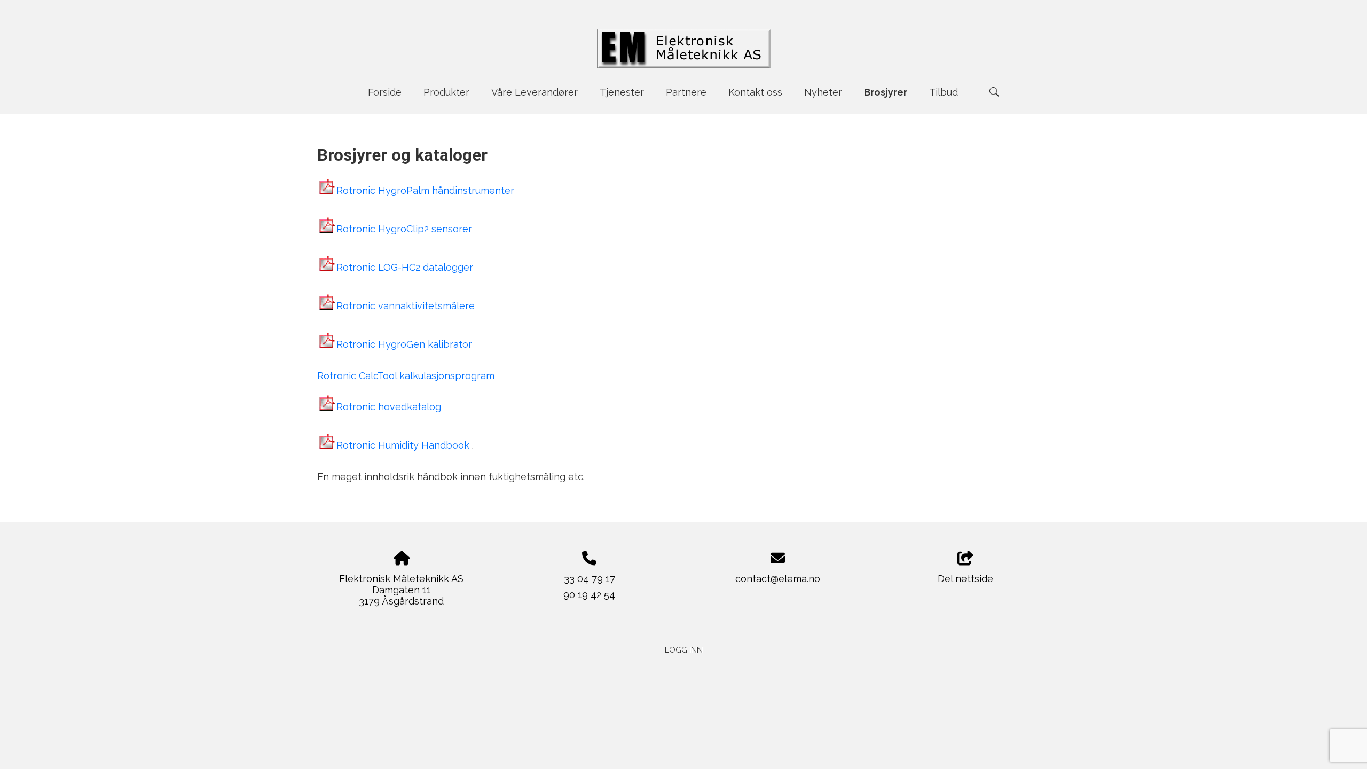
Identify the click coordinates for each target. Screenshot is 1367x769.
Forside (385, 92)
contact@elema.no (777, 578)
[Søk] (994, 91)
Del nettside (965, 578)
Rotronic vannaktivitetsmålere (405, 305)
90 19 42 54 (589, 594)
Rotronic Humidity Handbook (404, 445)
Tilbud (943, 92)
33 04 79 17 (589, 578)
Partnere (686, 92)
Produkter (446, 92)
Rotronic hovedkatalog (388, 406)
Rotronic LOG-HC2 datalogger (404, 267)
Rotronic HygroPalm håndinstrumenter (425, 190)
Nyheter (823, 92)
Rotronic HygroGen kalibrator (404, 344)
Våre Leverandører (534, 92)
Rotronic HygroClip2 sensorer (404, 228)
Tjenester (622, 92)
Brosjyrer (885, 92)
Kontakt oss (755, 92)
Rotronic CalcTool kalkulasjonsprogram (405, 375)
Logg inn (684, 649)
